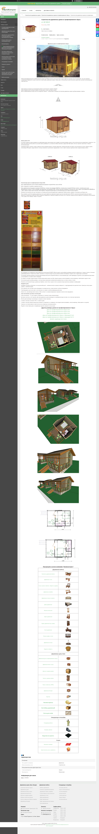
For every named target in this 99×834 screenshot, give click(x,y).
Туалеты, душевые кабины (48, 678)
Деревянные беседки (48, 690)
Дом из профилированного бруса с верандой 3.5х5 (58, 315)
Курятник (48, 696)
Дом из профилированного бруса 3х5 (58, 313)
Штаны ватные (62, 793)
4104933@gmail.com (5, 121)
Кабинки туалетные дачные (27, 797)
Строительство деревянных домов (32, 15)
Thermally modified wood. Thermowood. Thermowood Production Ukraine (7, 53)
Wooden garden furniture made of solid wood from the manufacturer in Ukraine (8, 58)
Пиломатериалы (5, 43)
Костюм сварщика (63, 791)
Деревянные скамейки (48, 591)
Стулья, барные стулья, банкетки (47, 793)
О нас (2, 87)
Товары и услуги (4, 24)
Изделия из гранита (6, 64)
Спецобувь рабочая (48, 729)
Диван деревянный (48, 604)
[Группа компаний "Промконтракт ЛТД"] (8, 8)
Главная (24, 10)
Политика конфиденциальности (62, 824)
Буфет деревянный (48, 616)
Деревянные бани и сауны (48, 664)
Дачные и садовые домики (48, 671)
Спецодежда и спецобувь (7, 61)
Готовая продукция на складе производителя (8, 28)
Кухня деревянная (48, 630)
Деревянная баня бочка (26, 793)
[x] (23, 755)
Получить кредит (66, 3)
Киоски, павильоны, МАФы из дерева (29, 799)
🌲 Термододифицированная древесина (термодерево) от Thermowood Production (8, 48)
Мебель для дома (5, 77)
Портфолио (3, 19)
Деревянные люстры (48, 642)
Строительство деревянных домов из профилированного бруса (55, 15)
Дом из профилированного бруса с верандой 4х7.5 (58, 317)
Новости (2, 82)
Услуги (3, 67)
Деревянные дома (25, 789)
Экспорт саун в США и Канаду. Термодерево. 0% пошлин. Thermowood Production (8, 73)
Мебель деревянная (44, 787)
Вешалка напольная (48, 610)
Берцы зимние (62, 797)
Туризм (3, 69)
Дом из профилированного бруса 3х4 (58, 311)
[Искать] (16, 15)
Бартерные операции (48, 744)
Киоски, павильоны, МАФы (48, 684)
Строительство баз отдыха (26, 787)
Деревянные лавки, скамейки (46, 791)
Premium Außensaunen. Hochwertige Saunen (7, 40)
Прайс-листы (3, 79)
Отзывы (2, 90)
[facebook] (21, 755)
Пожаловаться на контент (51, 824)
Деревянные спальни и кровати (48, 598)
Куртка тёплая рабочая (64, 789)
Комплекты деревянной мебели (48, 574)
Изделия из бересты (48, 649)
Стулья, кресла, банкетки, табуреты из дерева (48, 585)
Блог (2, 85)
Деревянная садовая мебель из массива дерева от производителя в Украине (8, 36)
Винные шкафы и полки (48, 636)
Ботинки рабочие (63, 799)
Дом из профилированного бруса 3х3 (58, 309)
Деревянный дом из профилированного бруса (48, 658)
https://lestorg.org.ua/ (5, 117)
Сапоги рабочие (62, 795)
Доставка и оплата (5, 93)
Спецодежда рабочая (48, 722)
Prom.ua (55, 823)
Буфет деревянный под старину (48, 623)
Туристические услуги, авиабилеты (48, 749)
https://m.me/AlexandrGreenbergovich (9, 125)
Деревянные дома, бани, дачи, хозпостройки (8, 31)
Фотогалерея (4, 22)
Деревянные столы (48, 579)
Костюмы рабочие (63, 787)
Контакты (38, 10)
